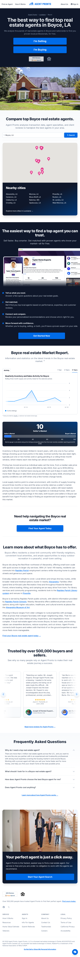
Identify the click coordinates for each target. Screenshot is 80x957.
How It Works (7, 918)
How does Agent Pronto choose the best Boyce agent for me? (33, 779)
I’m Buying (40, 49)
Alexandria (54, 582)
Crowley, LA (10, 203)
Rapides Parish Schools (16, 602)
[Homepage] (40, 4)
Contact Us (45, 922)
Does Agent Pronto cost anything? (20, 787)
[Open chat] (75, 952)
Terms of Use (66, 922)
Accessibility (65, 931)
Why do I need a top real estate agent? (22, 750)
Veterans (5, 931)
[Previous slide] (3, 694)
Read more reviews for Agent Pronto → (40, 727)
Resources (6, 922)
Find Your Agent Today (40, 528)
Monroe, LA (33, 194)
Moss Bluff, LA (35, 197)
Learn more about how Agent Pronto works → (40, 795)
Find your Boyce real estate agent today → (21, 636)
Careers (44, 931)
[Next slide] (76, 694)
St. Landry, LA (57, 200)
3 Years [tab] (67, 370)
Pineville (27, 593)
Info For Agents (28, 922)
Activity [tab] (6, 370)
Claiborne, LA (11, 200)
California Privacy (68, 927)
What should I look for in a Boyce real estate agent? (28, 771)
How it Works (20, 4)
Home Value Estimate (10, 927)
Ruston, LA (56, 197)
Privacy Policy (66, 918)
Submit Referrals (28, 927)
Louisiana (42, 14)
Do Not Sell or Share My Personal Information (40, 949)
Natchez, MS (34, 200)
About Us (64, 4)
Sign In (75, 4)
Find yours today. (69, 901)
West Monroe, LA (59, 203)
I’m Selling (40, 41)
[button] (36, 161)
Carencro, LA (11, 197)
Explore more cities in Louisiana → (19, 211)
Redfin (16, 416)
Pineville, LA (57, 194)
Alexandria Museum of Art (18, 607)
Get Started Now (41, 336)
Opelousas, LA (35, 203)
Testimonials (46, 927)
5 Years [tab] (75, 370)
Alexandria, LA (11, 194)
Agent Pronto (32, 14)
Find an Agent (7, 4)
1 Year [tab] (59, 370)
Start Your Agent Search (40, 877)
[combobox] (32, 135)
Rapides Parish (22, 570)
